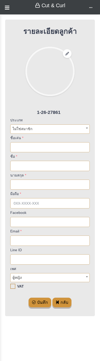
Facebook (18, 213)
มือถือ (15, 194)
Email (16, 231)
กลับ (64, 302)
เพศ (13, 269)
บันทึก (42, 302)
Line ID (16, 250)
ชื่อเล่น (16, 138)
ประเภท (16, 120)
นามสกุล (18, 175)
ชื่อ (13, 156)
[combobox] (50, 129)
